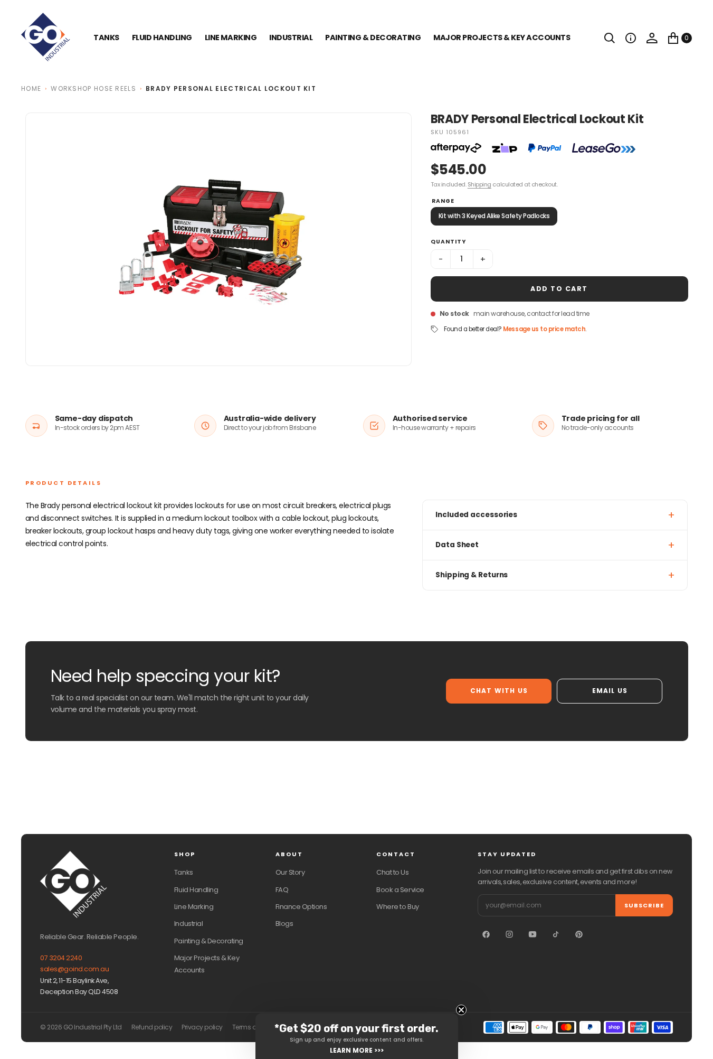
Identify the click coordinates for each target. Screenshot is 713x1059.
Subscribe (644, 905)
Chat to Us (392, 872)
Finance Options (301, 907)
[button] (630, 38)
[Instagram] (509, 934)
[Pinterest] (579, 934)
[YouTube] (532, 934)
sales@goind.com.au (74, 968)
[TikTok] (555, 934)
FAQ (282, 890)
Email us (610, 690)
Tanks (183, 872)
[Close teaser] (461, 1010)
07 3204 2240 (61, 957)
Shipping (479, 184)
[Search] (609, 38)
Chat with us (499, 690)
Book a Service (400, 890)
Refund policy (152, 1027)
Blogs (284, 924)
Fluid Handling (162, 37)
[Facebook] (486, 934)
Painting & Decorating (373, 37)
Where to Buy (397, 907)
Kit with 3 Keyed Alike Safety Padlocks (494, 215)
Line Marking (230, 37)
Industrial (290, 37)
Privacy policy (202, 1027)
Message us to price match (544, 329)
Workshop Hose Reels (93, 88)
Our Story (290, 872)
